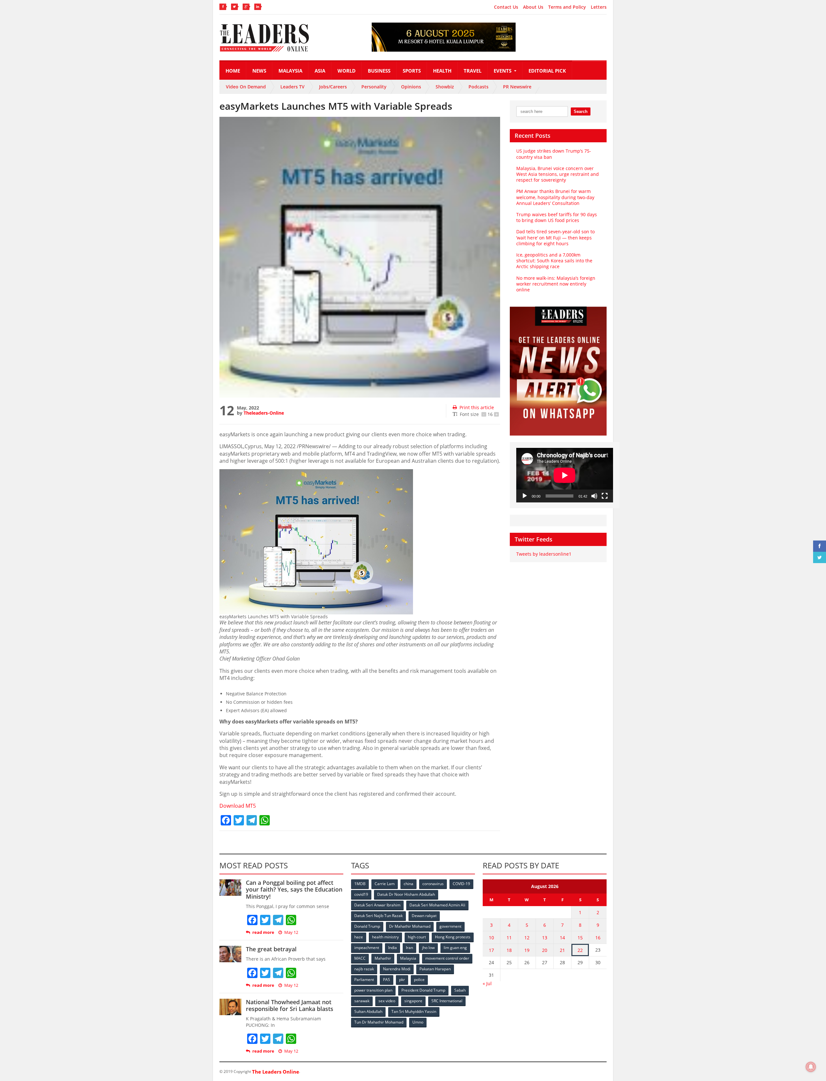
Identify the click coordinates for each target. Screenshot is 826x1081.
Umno (417, 1022)
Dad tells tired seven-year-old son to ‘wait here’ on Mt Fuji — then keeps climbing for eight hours (555, 237)
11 (509, 938)
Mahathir (383, 958)
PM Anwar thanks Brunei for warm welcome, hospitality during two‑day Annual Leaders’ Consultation (555, 197)
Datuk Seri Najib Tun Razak (378, 915)
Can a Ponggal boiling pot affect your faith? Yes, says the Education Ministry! (294, 889)
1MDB (360, 883)
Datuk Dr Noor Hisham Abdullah (406, 894)
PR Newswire (517, 87)
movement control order (447, 958)
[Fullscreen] (604, 496)
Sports (412, 70)
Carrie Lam (385, 883)
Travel (472, 70)
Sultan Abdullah (368, 1011)
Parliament (364, 979)
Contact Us (506, 7)
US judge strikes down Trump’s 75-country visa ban (553, 154)
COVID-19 (461, 883)
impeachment (366, 947)
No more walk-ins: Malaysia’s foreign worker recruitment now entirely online (555, 284)
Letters (599, 7)
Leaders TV (292, 87)
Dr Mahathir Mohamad (409, 926)
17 (491, 950)
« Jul (487, 983)
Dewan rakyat (424, 915)
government (450, 926)
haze (358, 937)
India (392, 947)
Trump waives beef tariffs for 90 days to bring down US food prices (556, 217)
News (259, 70)
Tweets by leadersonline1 (543, 554)
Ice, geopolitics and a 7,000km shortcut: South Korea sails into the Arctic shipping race (554, 260)
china (408, 883)
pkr (402, 979)
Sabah (460, 990)
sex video (386, 1001)
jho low (428, 947)
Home (233, 70)
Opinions (411, 87)
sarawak (361, 1001)
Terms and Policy (567, 7)
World (346, 70)
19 (526, 950)
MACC (360, 958)
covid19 (361, 894)
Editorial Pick (547, 70)
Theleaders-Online (264, 413)
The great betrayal (271, 949)
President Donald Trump (423, 990)
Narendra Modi (396, 969)
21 (562, 950)
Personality (374, 87)
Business (379, 70)
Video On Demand (246, 87)
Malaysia (290, 70)
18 (509, 950)
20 (544, 950)
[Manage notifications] (811, 1067)
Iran (409, 947)
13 (544, 938)
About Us (533, 7)
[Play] (524, 496)
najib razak (364, 969)
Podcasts (478, 87)
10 (491, 938)
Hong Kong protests (452, 937)
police (419, 979)
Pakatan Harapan (435, 969)
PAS (386, 979)
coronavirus (433, 883)
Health (442, 70)
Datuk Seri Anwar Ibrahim (377, 905)
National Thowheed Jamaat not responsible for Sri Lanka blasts (289, 1005)
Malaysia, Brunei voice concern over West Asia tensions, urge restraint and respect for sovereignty (557, 174)
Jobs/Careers (333, 87)
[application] (564, 475)
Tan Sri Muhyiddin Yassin (413, 1011)
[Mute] (594, 496)
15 (580, 938)
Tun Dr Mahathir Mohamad (378, 1022)
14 (562, 938)
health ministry (385, 937)
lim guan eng (455, 947)
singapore (413, 1001)
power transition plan (373, 990)
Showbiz (445, 87)
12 (526, 938)
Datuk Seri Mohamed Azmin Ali (437, 905)
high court (417, 937)
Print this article (476, 407)
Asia (320, 70)
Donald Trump (367, 926)
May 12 (291, 932)
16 (597, 938)
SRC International (446, 1001)
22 (580, 950)
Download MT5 (237, 805)
